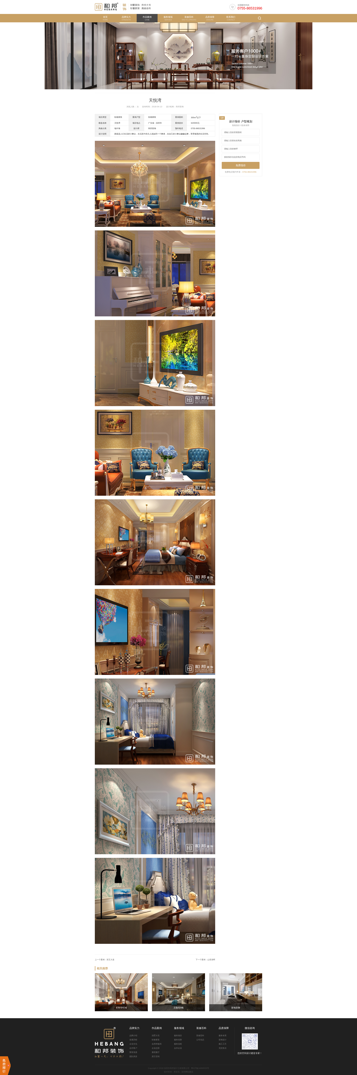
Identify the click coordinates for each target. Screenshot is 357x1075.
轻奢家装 (156, 1040)
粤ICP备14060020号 (200, 1068)
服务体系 (222, 1035)
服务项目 (178, 1035)
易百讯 (177, 1072)
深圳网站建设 (187, 1072)
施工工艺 (222, 1044)
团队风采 (133, 1056)
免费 (222, 118)
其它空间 (156, 1056)
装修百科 (200, 1035)
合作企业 (178, 1048)
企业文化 (133, 1044)
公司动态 (200, 1040)
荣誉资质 (133, 1052)
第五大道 (110, 959)
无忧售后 (222, 1048)
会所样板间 (156, 1044)
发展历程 (133, 1040)
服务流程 (178, 1044)
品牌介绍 (133, 1035)
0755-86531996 (249, 8)
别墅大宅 (156, 1035)
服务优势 (178, 1040)
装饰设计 (222, 1040)
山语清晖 (211, 959)
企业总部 (156, 1048)
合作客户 (133, 1048)
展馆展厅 (156, 1052)
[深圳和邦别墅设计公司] (106, 7)
